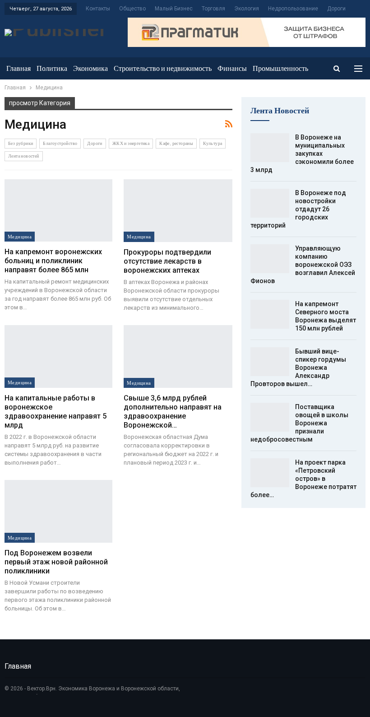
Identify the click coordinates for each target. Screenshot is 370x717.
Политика (52, 68)
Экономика (90, 68)
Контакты (98, 8)
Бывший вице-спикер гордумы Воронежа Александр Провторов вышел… (298, 367)
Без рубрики (20, 143)
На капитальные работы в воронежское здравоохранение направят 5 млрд (55, 411)
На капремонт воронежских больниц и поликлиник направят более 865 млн (53, 260)
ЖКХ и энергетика (130, 143)
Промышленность (280, 68)
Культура (212, 143)
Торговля (213, 8)
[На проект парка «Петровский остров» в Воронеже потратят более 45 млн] (269, 472)
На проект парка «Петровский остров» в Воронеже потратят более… (303, 478)
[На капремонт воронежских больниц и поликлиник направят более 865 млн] (58, 210)
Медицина (20, 236)
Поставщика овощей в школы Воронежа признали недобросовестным (299, 423)
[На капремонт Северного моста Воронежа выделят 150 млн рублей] (269, 314)
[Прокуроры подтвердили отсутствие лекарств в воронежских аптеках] (178, 210)
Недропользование (293, 8)
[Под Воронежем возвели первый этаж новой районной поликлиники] (58, 511)
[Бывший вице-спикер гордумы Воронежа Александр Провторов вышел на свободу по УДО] (269, 361)
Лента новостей (23, 156)
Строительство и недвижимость (163, 68)
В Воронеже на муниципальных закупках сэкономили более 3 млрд (302, 153)
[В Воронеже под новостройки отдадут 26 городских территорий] (269, 203)
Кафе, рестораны (176, 143)
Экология (246, 8)
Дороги (336, 8)
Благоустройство (60, 143)
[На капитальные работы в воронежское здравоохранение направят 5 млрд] (58, 356)
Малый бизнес (174, 8)
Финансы (232, 68)
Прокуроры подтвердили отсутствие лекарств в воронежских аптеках (167, 261)
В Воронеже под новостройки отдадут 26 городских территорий (298, 209)
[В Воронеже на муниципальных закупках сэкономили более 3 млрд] (269, 147)
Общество (132, 8)
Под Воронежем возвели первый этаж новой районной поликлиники (56, 562)
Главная (18, 68)
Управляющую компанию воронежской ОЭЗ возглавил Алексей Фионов (302, 264)
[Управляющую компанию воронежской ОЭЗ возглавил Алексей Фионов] (269, 258)
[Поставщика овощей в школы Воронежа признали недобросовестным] (269, 417)
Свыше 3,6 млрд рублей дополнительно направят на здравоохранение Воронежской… (173, 411)
